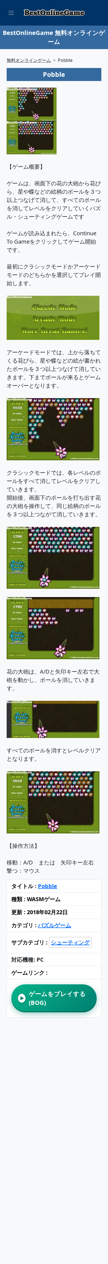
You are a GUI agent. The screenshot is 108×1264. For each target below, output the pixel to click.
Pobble (47, 886)
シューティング (70, 942)
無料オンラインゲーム (29, 60)
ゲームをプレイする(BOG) (53, 998)
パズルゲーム (54, 925)
